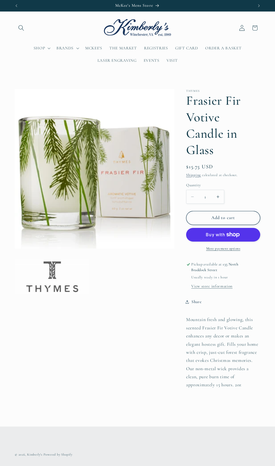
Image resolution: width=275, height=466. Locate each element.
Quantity (193, 185)
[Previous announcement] (16, 5)
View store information (212, 286)
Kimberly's (34, 454)
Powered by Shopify (58, 454)
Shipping (193, 175)
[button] (21, 27)
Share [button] (196, 301)
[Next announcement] (259, 5)
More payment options (223, 248)
